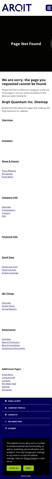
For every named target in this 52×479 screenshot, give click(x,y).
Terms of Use (26, 476)
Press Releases (9, 170)
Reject (28, 468)
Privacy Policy (30, 458)
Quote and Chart (10, 266)
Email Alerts (7, 177)
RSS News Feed (9, 383)
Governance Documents (13, 348)
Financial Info (10, 236)
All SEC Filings (8, 306)
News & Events (10, 161)
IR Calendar (7, 173)
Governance (9, 329)
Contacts (6, 213)
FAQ (4, 216)
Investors (7, 140)
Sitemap (6, 386)
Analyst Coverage (10, 273)
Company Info (10, 197)
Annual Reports (9, 309)
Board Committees (11, 345)
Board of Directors (11, 342)
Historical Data (9, 270)
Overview (7, 120)
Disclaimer (7, 389)
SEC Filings (8, 293)
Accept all (14, 468)
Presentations (8, 210)
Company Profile (15, 408)
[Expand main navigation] (49, 8)
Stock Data (8, 257)
